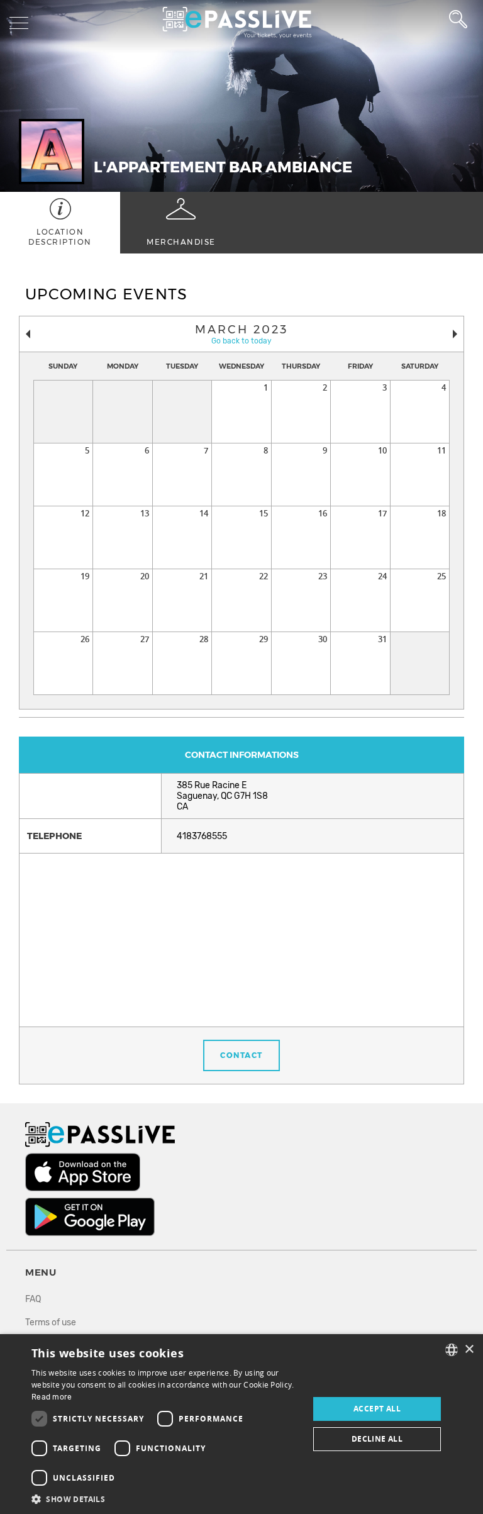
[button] (166, 1499)
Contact (241, 1055)
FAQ (33, 1299)
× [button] (469, 1349)
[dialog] (241, 1424)
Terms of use (50, 1322)
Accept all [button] (377, 1408)
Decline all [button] (377, 1438)
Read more (51, 1397)
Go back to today (241, 341)
